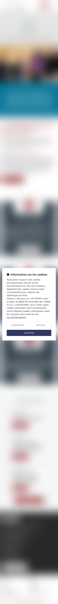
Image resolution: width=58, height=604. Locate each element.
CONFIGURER (17, 325)
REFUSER (40, 325)
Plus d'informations (16, 317)
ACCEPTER (29, 332)
